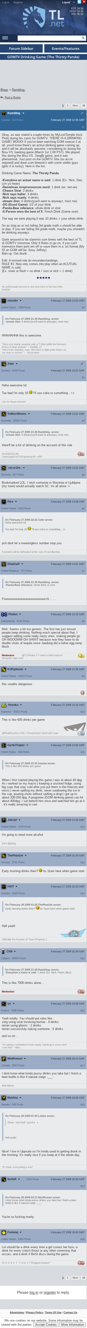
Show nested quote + (22, 1122)
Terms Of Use (53, 1312)
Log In (5, 2)
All (83, 105)
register (50, 1292)
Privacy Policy (34, 1312)
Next (75, 105)
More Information (72, 1324)
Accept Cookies (46, 1324)
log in (34, 1292)
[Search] (83, 38)
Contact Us (70, 1312)
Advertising (17, 1312)
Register (18, 2)
